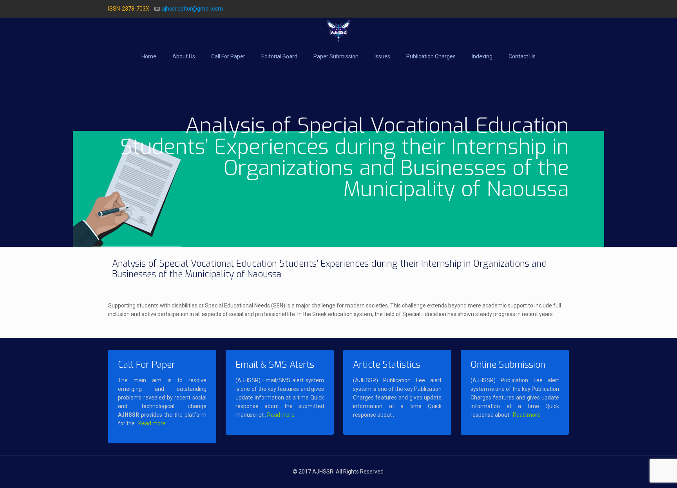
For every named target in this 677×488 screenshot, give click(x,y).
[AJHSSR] (338, 31)
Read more (152, 423)
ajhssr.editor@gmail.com (192, 8)
